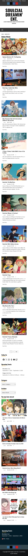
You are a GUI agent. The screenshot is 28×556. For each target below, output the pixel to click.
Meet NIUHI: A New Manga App (9, 492)
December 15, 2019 (10, 338)
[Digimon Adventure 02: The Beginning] (14, 46)
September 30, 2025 (11, 494)
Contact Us (8, 0)
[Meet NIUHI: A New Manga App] (14, 482)
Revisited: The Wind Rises (9, 182)
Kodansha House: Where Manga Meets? (12, 468)
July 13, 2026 (9, 445)
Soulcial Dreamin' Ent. (14, 14)
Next (16, 351)
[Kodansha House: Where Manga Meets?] (14, 458)
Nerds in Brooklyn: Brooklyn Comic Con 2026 (13, 443)
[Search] (26, 30)
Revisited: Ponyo (7, 275)
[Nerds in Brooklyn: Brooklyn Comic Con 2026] (14, 433)
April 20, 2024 (9, 89)
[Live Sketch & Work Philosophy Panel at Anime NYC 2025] (14, 506)
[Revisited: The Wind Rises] (14, 172)
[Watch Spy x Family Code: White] (14, 77)
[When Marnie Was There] (14, 295)
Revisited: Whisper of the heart (10, 213)
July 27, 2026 (9, 421)
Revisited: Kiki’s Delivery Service (10, 244)
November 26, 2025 (10, 470)
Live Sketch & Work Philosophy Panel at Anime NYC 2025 (13, 517)
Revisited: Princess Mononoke (10, 337)
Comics (4, 464)
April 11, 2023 (9, 122)
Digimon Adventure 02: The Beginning (12, 57)
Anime (4, 53)
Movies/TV (9, 53)
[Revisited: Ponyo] (14, 264)
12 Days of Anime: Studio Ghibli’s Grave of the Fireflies (14, 152)
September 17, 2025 (10, 520)
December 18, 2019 (10, 246)
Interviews (15, 488)
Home (3, 0)
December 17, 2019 (10, 276)
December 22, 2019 (10, 184)
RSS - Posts (6, 538)
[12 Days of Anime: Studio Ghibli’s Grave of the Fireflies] (14, 141)
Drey (4, 154)
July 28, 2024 (9, 58)
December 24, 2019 (10, 154)
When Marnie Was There (8, 306)
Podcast (24, 0)
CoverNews (22, 551)
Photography (15, 0)
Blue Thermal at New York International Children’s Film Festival (12, 119)
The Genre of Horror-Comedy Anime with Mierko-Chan (14, 418)
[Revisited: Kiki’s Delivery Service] (14, 233)
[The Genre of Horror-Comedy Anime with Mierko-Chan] (14, 407)
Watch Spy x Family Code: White (10, 88)
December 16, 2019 (10, 307)
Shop (20, 0)
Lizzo (5, 58)
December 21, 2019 (10, 215)
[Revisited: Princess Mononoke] (14, 326)
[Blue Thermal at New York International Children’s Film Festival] (14, 108)
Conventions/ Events (7, 440)
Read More (5, 66)
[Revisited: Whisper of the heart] (14, 203)
